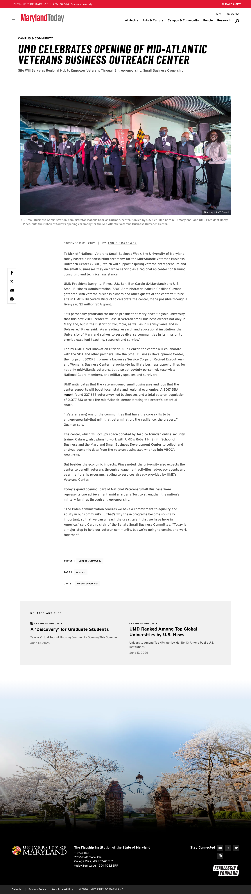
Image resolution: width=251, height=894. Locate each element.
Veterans (80, 572)
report (68, 394)
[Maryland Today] (42, 18)
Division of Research (87, 583)
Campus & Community (90, 560)
